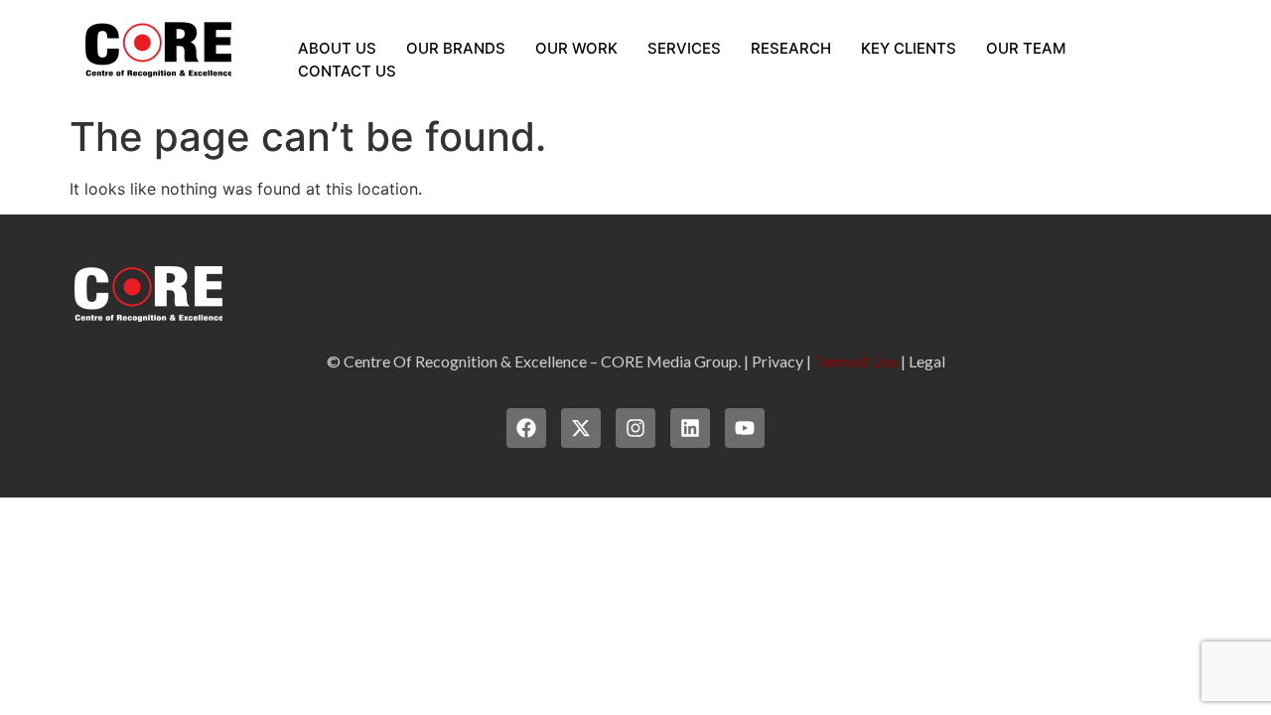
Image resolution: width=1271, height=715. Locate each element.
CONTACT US (347, 71)
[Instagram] (635, 428)
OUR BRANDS (455, 48)
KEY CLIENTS (908, 48)
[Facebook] (526, 428)
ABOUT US (337, 48)
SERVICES (684, 48)
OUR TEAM (1025, 48)
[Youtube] (745, 428)
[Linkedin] (690, 428)
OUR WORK (576, 48)
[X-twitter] (581, 428)
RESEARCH (791, 48)
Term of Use (856, 361)
